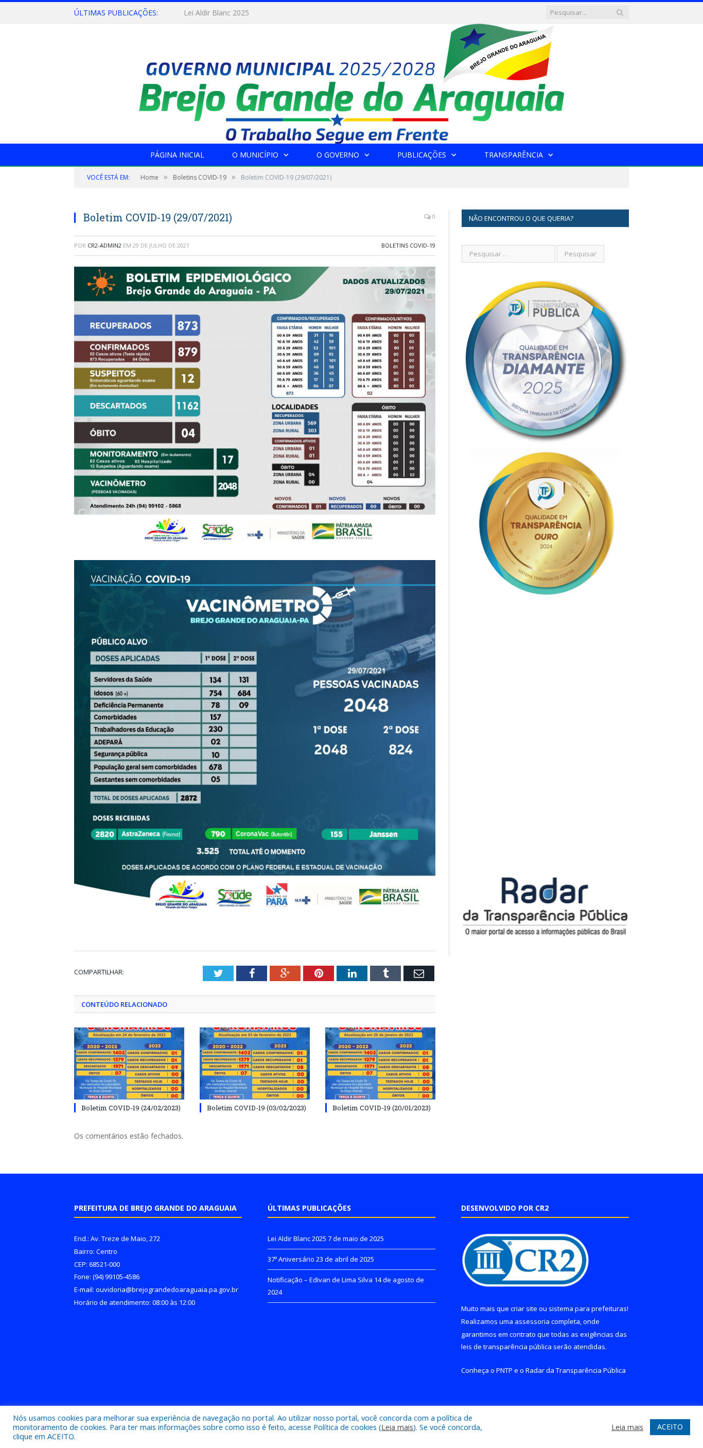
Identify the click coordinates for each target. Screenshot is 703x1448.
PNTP (504, 1370)
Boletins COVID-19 (408, 245)
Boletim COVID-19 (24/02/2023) (131, 1107)
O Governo (338, 155)
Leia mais (397, 1427)
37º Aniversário (209, 13)
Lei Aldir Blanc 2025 (297, 1238)
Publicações (421, 155)
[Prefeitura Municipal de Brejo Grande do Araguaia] (351, 81)
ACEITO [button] (670, 1427)
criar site (524, 1308)
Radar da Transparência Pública (575, 1370)
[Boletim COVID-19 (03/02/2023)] (255, 1063)
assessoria (532, 1321)
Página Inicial (177, 155)
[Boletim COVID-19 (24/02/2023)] (129, 1063)
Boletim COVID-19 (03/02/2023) (256, 1107)
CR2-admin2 (104, 245)
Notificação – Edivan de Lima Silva (320, 1279)
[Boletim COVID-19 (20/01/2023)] (380, 1063)
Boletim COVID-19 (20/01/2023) (381, 1107)
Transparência (513, 155)
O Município (255, 155)
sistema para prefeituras (588, 1308)
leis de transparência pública (506, 1346)
